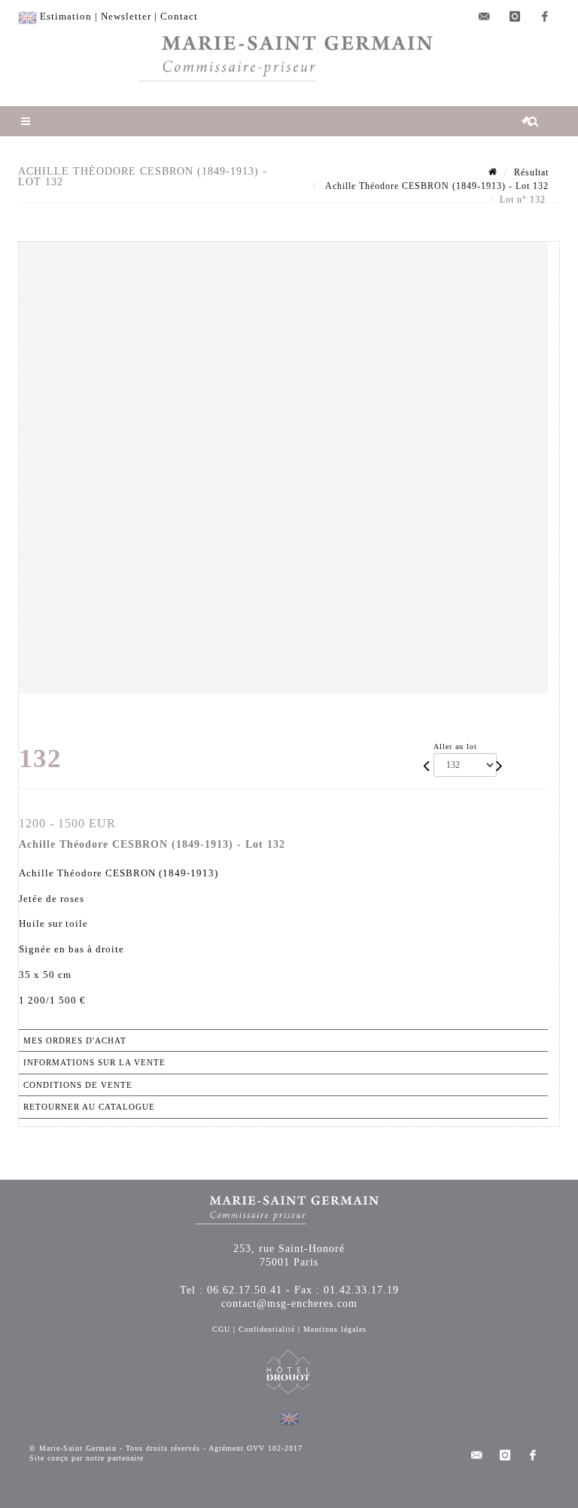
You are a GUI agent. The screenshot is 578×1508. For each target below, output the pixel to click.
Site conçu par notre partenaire (86, 1458)
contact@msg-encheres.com (289, 1303)
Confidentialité (267, 1329)
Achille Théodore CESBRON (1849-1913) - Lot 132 (436, 186)
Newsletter (126, 16)
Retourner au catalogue (89, 1106)
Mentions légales (335, 1329)
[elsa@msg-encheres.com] (485, 16)
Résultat (531, 172)
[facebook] (545, 16)
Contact (179, 16)
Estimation (66, 16)
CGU (221, 1329)
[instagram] (515, 16)
